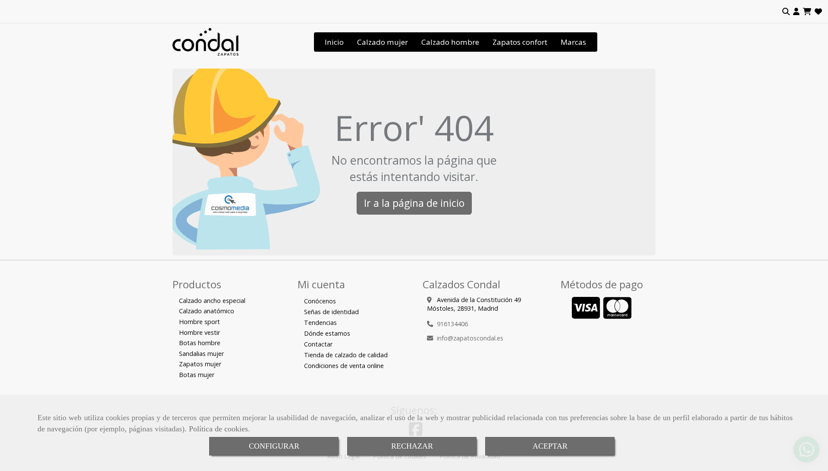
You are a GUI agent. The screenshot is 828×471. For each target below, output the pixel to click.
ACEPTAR (550, 446)
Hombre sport (199, 322)
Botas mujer (196, 375)
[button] (796, 12)
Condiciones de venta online (344, 366)
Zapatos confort (519, 42)
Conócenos (320, 301)
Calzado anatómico (206, 311)
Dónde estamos (327, 333)
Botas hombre (199, 343)
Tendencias (320, 322)
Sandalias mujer (201, 353)
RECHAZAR (412, 446)
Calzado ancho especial (212, 300)
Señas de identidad (331, 312)
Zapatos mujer (200, 364)
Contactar (318, 344)
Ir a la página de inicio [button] (414, 203)
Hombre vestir (199, 332)
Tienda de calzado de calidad (346, 355)
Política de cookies (218, 428)
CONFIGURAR (274, 446)
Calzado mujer (382, 42)
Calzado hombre (450, 42)
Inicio (334, 42)
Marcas (573, 42)
